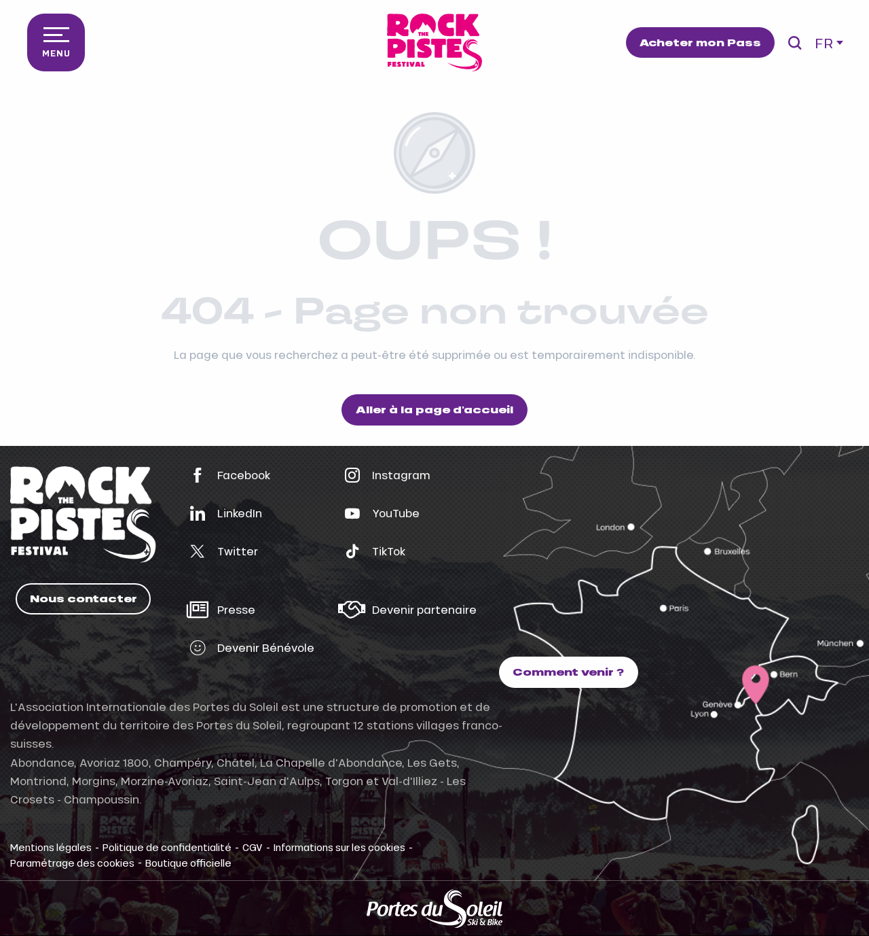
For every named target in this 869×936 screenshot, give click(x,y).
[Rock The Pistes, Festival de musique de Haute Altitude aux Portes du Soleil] (434, 42)
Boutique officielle (188, 862)
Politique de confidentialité (167, 847)
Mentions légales (51, 847)
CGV (252, 847)
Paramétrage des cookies (72, 862)
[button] (794, 43)
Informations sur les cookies (339, 847)
